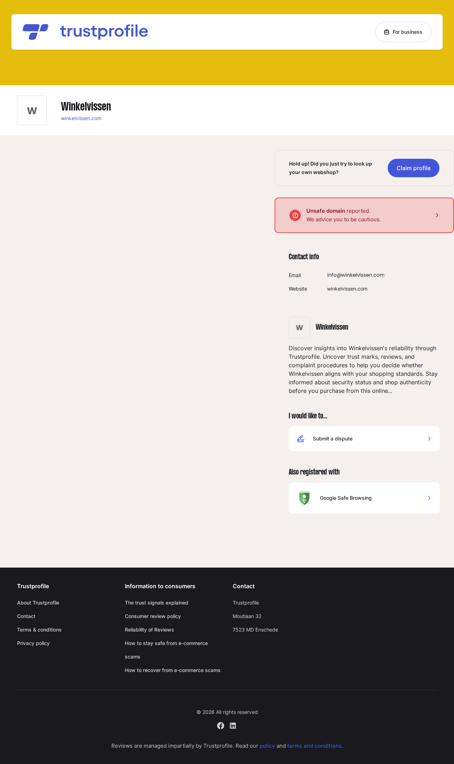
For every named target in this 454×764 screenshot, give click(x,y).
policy (267, 745)
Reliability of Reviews (149, 630)
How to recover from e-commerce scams (173, 670)
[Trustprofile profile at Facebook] (220, 725)
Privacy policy (33, 643)
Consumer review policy (153, 616)
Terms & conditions (39, 630)
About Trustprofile (38, 603)
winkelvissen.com (81, 118)
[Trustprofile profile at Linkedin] (233, 725)
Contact (26, 616)
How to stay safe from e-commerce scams (166, 650)
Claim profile (414, 168)
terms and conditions (314, 745)
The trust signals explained (156, 603)
